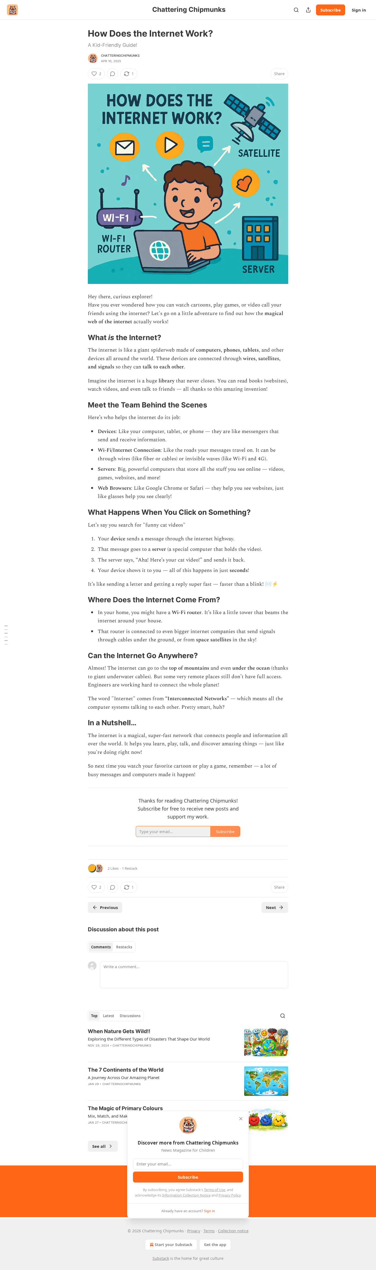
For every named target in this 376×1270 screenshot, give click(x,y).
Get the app (215, 1244)
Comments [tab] (101, 947)
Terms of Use (214, 1189)
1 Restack (129, 868)
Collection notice (233, 1230)
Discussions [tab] (130, 1015)
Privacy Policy (230, 1195)
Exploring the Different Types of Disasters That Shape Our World (149, 1039)
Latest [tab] (108, 1015)
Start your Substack (173, 1244)
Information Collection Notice (186, 1195)
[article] (188, 1043)
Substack (160, 1258)
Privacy (193, 1230)
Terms (209, 1230)
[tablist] (111, 946)
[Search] (296, 9)
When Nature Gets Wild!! (119, 1031)
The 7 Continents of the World (126, 1070)
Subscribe (330, 10)
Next (271, 907)
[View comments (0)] (112, 73)
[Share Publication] (308, 9)
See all (99, 1146)
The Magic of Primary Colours (125, 1108)
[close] (240, 1118)
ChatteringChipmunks (120, 56)
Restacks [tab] (124, 947)
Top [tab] (94, 1015)
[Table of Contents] (6, 635)
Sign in (359, 10)
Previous (109, 907)
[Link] (80, 337)
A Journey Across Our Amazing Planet (123, 1077)
